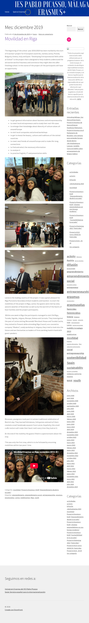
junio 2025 (70, 411)
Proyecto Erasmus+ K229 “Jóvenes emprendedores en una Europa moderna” (77, 206)
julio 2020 (70, 484)
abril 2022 (70, 466)
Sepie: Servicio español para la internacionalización (25, 592)
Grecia (70, 316)
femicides (71, 309)
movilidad (17, 490)
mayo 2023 (71, 443)
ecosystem (71, 269)
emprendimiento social (33, 495)
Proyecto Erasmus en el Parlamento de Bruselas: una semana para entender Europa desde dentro (75, 135)
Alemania (79, 257)
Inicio (7, 12)
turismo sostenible (72, 371)
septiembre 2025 (73, 406)
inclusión (80, 320)
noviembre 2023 (72, 435)
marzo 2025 (71, 416)
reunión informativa (72, 344)
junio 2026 (70, 396)
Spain (71, 363)
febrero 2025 (71, 419)
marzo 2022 (71, 469)
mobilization (25, 498)
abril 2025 (70, 414)
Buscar (69, 26)
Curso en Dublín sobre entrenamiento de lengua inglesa (75, 151)
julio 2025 (70, 409)
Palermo (69, 341)
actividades (74, 172)
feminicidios (73, 312)
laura (35, 34)
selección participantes (73, 347)
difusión (72, 265)
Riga (32, 498)
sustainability (75, 367)
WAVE (69, 380)
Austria (70, 260)
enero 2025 (71, 422)
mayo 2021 (71, 479)
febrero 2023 (71, 448)
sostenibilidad (76, 358)
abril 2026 (70, 398)
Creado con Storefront (14, 610)
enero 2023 (71, 450)
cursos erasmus (79, 261)
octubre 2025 (71, 403)
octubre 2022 (71, 458)
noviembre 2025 (72, 401)
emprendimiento (18, 495)
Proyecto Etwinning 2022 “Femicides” (77, 227)
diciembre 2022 (72, 453)
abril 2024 (70, 429)
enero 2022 (71, 474)
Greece (76, 317)
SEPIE (79, 99)
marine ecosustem (78, 325)
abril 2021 (70, 482)
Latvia (17, 498)
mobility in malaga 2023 (75, 330)
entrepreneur (72, 287)
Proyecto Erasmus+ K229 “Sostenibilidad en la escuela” (77, 218)
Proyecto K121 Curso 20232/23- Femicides (75, 234)
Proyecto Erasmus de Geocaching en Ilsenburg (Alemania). (75, 125)
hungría (75, 320)
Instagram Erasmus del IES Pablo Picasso (21, 589)
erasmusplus (9, 498)
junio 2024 (70, 424)
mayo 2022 (71, 463)
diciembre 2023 (72, 432)
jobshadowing (75, 322)
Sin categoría (74, 247)
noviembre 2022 (72, 456)
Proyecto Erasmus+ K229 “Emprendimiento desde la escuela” (77, 195)
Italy (68, 322)
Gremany (69, 320)
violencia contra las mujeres (74, 375)
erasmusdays (70, 301)
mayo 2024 (71, 427)
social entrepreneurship (75, 351)
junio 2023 (70, 440)
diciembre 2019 (72, 487)
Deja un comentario (46, 34)
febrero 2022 (71, 471)
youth (37, 498)
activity (72, 176)
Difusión (73, 180)
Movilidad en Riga (21, 39)
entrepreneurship (49, 495)
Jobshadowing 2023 (77, 184)
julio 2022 (70, 461)
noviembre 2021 (72, 476)
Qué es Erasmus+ (19, 12)
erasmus (59, 495)
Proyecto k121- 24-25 (74, 551)
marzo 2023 (71, 445)
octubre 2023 (71, 437)
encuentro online (71, 285)
